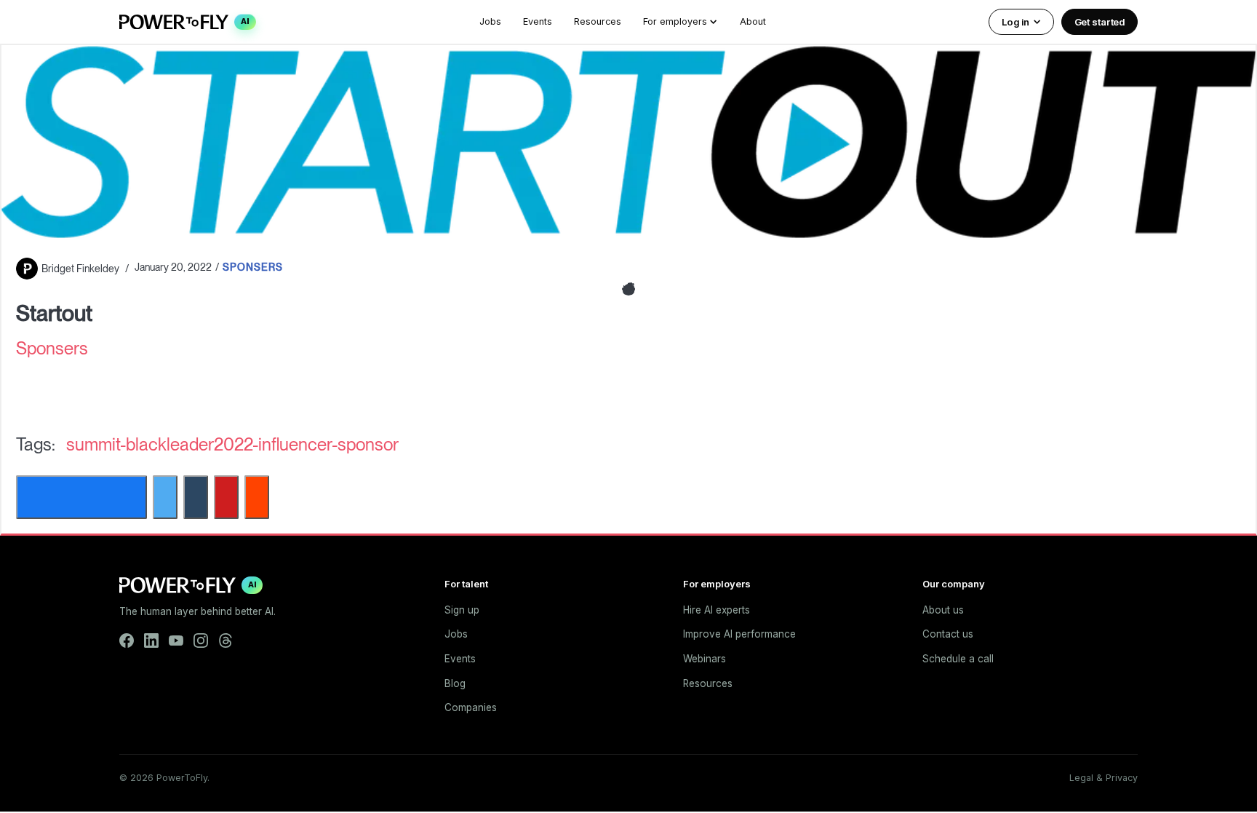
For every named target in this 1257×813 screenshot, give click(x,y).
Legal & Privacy (1103, 777)
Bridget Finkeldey (80, 268)
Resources (597, 21)
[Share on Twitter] (165, 497)
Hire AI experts (716, 610)
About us (943, 610)
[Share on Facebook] (81, 497)
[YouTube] (176, 640)
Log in (1015, 22)
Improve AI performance (739, 634)
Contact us (947, 634)
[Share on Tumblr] (195, 497)
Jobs (490, 21)
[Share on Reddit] (256, 497)
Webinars (704, 659)
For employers (675, 21)
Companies (470, 707)
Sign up (461, 610)
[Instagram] (200, 640)
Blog (455, 683)
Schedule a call (958, 659)
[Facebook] (126, 640)
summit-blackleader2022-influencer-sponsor (232, 444)
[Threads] (225, 640)
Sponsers (253, 267)
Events (537, 21)
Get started (1099, 22)
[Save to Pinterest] (226, 497)
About (753, 21)
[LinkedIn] (151, 640)
